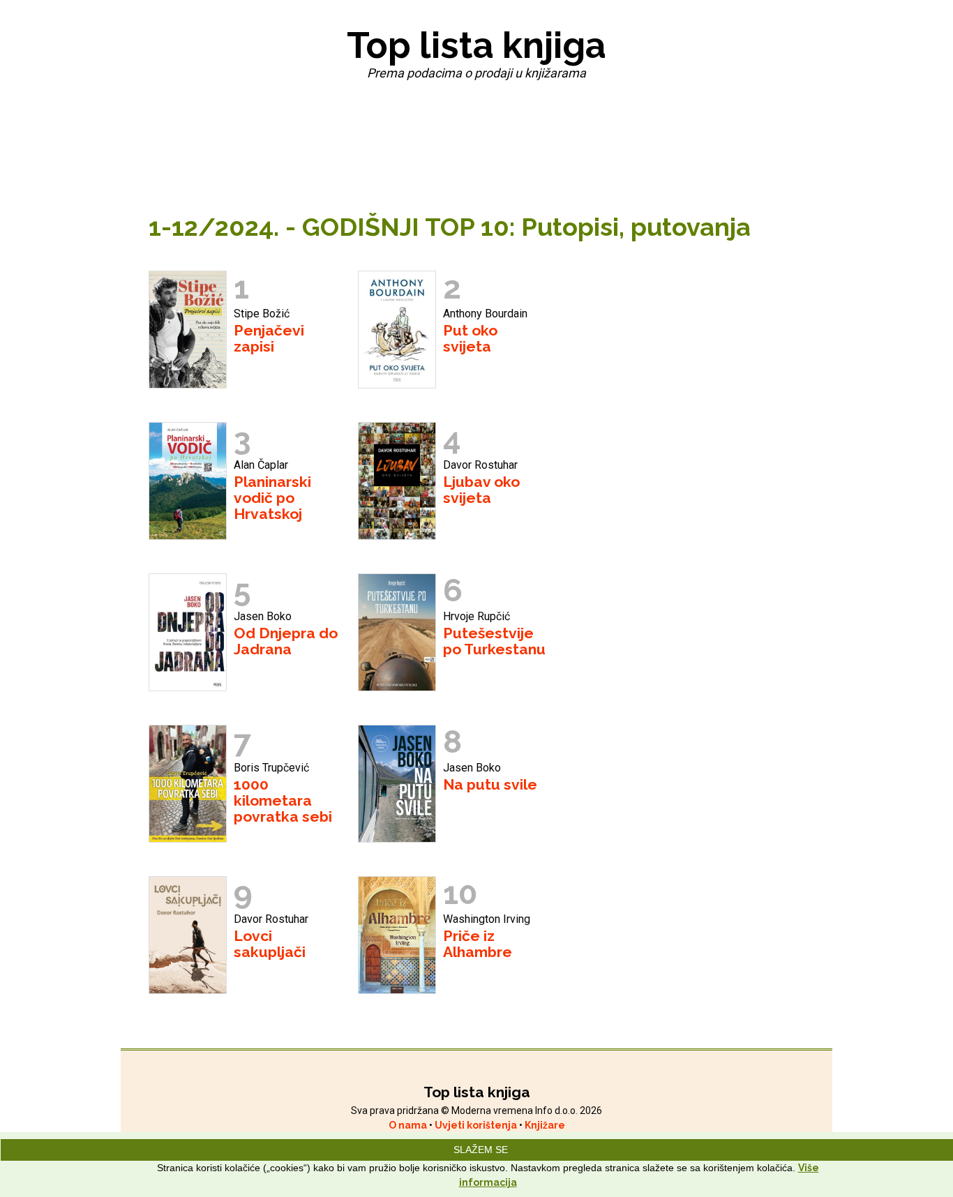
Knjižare (545, 1125)
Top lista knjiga (476, 45)
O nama (409, 1125)
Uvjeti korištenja (477, 1125)
